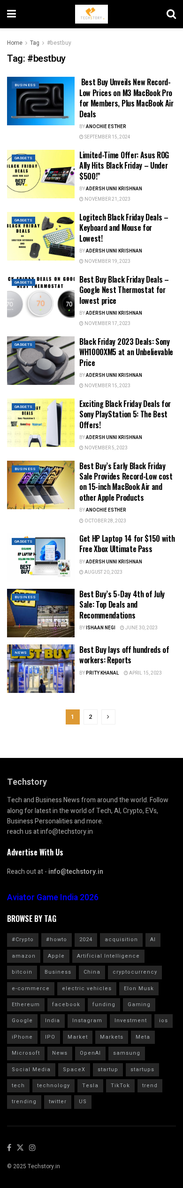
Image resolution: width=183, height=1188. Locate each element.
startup (108, 1070)
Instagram (87, 1021)
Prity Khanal (102, 673)
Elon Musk (139, 989)
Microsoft (26, 1053)
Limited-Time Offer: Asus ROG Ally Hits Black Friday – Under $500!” (124, 165)
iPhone (22, 1037)
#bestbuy (59, 43)
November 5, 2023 (106, 448)
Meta (143, 1037)
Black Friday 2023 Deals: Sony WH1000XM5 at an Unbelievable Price (126, 352)
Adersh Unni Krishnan (114, 189)
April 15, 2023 (145, 673)
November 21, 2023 (107, 199)
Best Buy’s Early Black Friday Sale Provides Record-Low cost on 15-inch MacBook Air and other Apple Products (126, 481)
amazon (24, 956)
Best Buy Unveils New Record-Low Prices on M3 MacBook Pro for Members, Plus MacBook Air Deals (126, 97)
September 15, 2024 (107, 137)
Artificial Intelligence (108, 956)
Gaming (139, 1005)
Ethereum (26, 1005)
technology (53, 1086)
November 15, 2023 (107, 385)
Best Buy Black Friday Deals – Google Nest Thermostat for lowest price (124, 290)
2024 (85, 940)
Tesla (90, 1086)
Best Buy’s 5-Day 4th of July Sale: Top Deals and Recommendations (122, 604)
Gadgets (23, 158)
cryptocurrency (135, 972)
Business (25, 85)
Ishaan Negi (100, 628)
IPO (50, 1037)
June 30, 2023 (141, 628)
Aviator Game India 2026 (53, 897)
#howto (56, 940)
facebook (66, 1005)
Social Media (31, 1070)
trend (150, 1086)
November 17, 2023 (107, 323)
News (21, 652)
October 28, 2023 (105, 521)
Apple (56, 956)
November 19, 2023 (107, 261)
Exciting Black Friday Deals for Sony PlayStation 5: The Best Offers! (125, 414)
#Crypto (23, 940)
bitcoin (22, 972)
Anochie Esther (106, 126)
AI (153, 940)
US (83, 1102)
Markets (111, 1037)
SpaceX (74, 1070)
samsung (126, 1053)
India (52, 1021)
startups (142, 1070)
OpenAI (90, 1053)
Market (78, 1037)
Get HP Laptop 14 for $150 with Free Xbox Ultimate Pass (127, 543)
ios (163, 1021)
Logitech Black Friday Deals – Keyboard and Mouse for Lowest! (123, 228)
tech (18, 1086)
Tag (34, 43)
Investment (130, 1021)
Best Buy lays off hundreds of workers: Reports (124, 655)
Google (22, 1021)
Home (15, 43)
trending (24, 1102)
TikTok (120, 1086)
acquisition (121, 940)
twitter (58, 1102)
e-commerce (31, 989)
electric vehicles (87, 989)
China (92, 972)
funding (103, 1005)
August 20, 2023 (103, 572)
